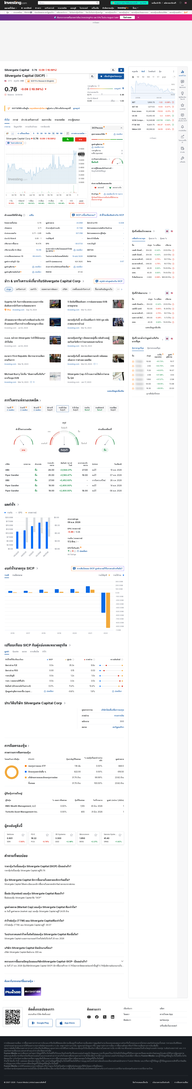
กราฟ (15, 119)
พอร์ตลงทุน (164, 1020)
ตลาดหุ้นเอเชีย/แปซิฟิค (159, 12)
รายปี (6, 575)
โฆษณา (126, 1014)
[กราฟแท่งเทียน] (7, 133)
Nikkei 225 (136, 129)
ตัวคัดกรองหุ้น (108, 8)
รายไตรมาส (17, 575)
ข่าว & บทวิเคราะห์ (29, 119)
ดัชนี (143, 71)
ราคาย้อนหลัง (45, 127)
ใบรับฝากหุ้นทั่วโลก (76, 12)
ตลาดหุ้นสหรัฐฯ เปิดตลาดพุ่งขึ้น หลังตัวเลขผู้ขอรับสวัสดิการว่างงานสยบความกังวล (88, 340)
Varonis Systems (111, 834)
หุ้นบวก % (153, 238)
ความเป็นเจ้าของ (31, 127)
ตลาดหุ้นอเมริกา (111, 12)
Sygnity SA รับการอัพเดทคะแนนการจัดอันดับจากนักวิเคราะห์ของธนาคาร (23, 303)
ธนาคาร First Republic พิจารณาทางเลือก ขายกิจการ (24, 358)
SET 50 (135, 107)
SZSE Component (139, 120)
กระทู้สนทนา (74, 119)
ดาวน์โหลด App (166, 1014)
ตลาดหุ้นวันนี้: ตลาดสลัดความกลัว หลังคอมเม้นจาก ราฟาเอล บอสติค (88, 358)
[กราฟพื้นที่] (12, 133)
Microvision (84, 834)
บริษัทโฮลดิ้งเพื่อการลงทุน (112, 710)
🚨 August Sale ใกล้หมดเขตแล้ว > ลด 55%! (129, 2)
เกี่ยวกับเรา (128, 1008)
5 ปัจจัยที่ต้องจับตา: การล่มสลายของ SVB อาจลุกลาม (87, 303)
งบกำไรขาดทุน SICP (19, 568)
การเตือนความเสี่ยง (181, 1082)
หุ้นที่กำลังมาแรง (139, 293)
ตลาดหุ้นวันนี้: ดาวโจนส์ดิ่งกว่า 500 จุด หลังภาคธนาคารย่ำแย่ (88, 321)
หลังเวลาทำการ (62, 12)
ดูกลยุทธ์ (76, 108)
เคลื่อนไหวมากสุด (138, 238)
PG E (33, 834)
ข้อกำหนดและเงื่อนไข (140, 1082)
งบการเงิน (46, 119)
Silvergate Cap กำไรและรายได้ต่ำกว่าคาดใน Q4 (88, 376)
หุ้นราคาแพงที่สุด (153, 348)
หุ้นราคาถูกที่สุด (138, 348)
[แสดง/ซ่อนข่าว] (67, 133)
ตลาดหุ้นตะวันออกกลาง (139, 12)
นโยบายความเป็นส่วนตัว (161, 1082)
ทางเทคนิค (60, 119)
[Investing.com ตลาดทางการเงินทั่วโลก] (15, 3)
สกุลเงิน (135, 71)
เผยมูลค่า (117, 88)
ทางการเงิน (119, 715)
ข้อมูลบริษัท (18, 127)
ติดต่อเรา (127, 1020)
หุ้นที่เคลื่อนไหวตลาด (141, 231)
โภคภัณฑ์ (151, 71)
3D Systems (60, 834)
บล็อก (162, 1008)
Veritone (10, 834)
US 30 (134, 116)
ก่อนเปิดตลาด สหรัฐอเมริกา (44, 12)
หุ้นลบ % (163, 238)
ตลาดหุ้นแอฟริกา (176, 12)
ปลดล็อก (50, 691)
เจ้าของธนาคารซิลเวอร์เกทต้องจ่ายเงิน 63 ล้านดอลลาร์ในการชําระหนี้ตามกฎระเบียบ (24, 321)
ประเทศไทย (17, 12)
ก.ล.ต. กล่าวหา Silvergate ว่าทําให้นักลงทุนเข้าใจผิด (24, 340)
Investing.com (18, 310)
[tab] (10, 408)
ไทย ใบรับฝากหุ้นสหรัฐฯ (94, 12)
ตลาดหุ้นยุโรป (124, 12)
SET (133, 102)
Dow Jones (136, 111)
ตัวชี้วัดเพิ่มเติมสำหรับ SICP (112, 215)
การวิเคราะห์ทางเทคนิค (21, 400)
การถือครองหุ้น (15, 746)
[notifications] (180, 2)
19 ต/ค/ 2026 (77, 256)
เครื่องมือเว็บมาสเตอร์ (168, 1026)
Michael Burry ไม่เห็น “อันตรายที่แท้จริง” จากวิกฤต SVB (24, 376)
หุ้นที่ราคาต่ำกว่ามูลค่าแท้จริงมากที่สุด (145, 340)
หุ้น (7, 12)
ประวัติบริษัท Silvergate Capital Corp (33, 703)
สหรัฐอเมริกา (118, 727)
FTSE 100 (136, 125)
